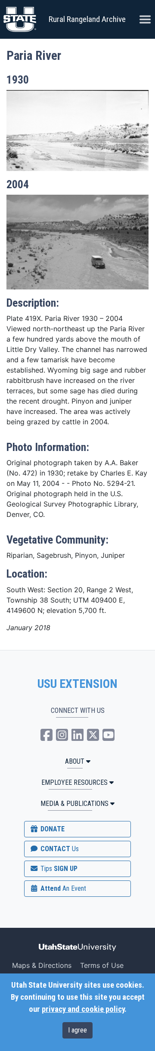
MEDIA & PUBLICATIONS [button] (74, 803)
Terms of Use (102, 965)
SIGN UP (58, 868)
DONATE (52, 829)
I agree (77, 1030)
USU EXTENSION (77, 684)
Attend (62, 888)
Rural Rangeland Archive (87, 19)
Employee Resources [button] (74, 782)
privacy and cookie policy (83, 1009)
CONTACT (59, 849)
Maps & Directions (41, 965)
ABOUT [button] (74, 761)
